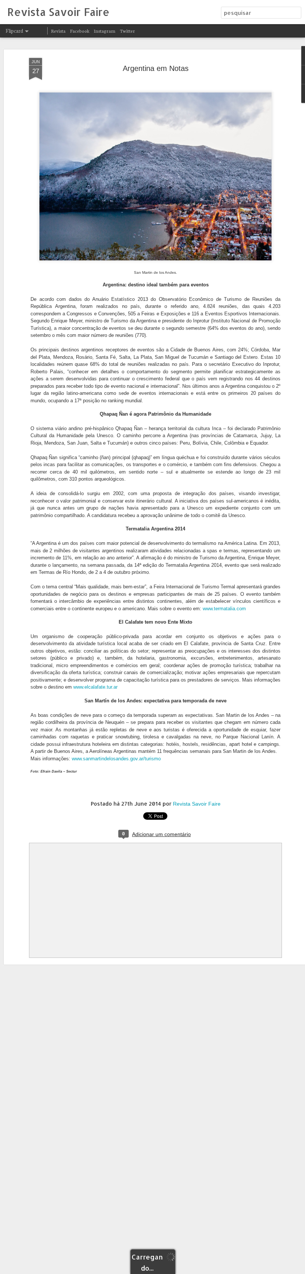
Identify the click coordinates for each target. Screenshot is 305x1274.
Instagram (104, 30)
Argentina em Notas (156, 68)
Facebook (79, 30)
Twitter (127, 30)
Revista (58, 30)
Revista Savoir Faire (197, 804)
